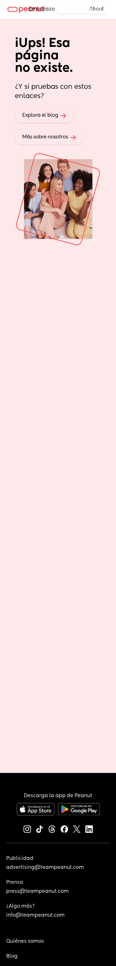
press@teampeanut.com (37, 891)
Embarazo (42, 9)
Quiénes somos (25, 941)
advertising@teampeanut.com (45, 867)
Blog (12, 956)
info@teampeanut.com (35, 915)
